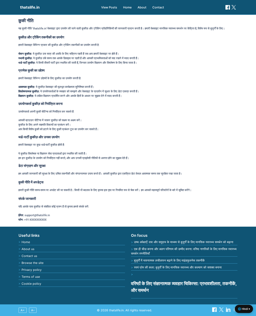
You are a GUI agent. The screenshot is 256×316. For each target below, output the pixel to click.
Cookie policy (31, 283)
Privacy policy (32, 270)
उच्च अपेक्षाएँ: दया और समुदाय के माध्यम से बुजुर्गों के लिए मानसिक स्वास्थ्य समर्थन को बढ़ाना (183, 242)
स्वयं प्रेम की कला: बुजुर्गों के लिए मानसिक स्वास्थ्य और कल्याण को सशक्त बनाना (178, 267)
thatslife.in (30, 7)
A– (33, 310)
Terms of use (31, 277)
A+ (23, 310)
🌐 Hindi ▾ (244, 308)
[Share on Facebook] (227, 7)
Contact (158, 7)
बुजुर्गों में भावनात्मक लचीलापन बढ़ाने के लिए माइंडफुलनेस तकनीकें (169, 260)
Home (127, 7)
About (142, 7)
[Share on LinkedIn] (228, 311)
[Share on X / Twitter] (233, 7)
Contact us (29, 256)
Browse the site (32, 263)
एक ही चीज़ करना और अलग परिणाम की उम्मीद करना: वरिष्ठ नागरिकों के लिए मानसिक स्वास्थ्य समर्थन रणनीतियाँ (184, 251)
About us (28, 249)
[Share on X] (222, 311)
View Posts (109, 7)
